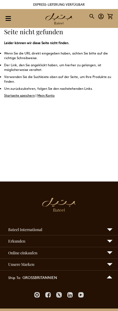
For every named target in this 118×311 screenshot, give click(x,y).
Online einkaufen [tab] (22, 252)
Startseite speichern (19, 95)
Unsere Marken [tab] (21, 264)
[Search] (92, 16)
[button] (101, 16)
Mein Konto (46, 95)
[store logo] (59, 19)
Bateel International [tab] (25, 229)
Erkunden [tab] (16, 241)
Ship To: (14, 277)
